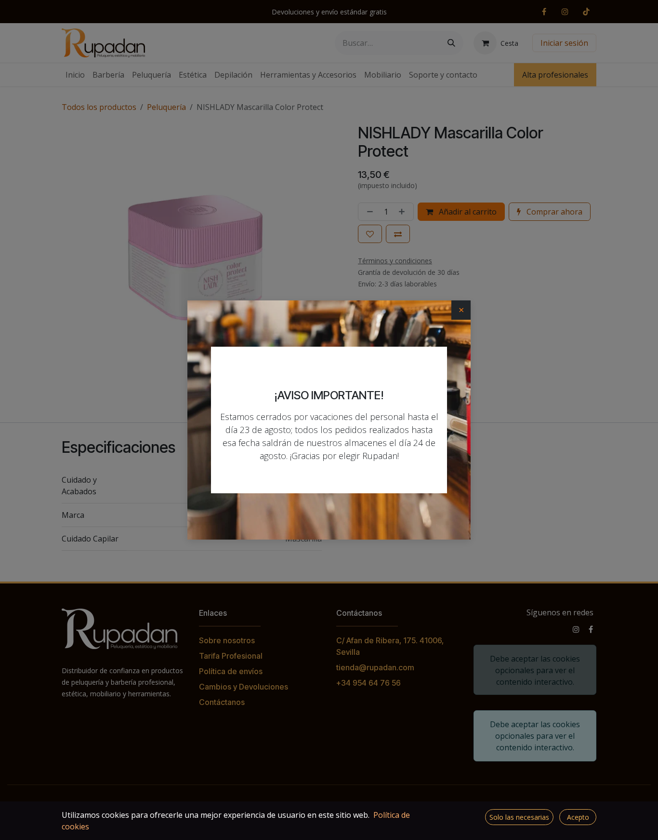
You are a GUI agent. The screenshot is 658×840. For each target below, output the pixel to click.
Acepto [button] (578, 817)
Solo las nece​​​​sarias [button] (519, 817)
